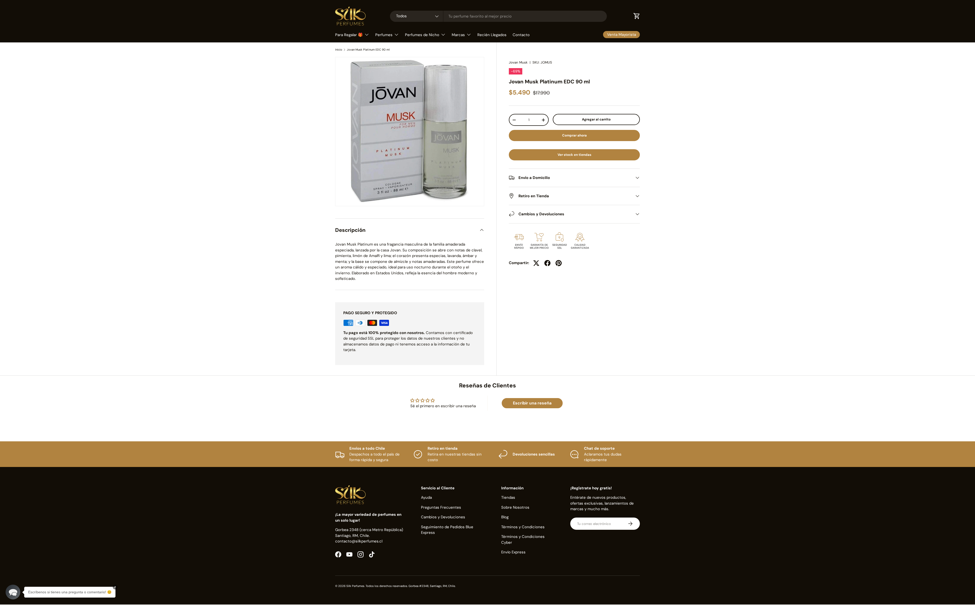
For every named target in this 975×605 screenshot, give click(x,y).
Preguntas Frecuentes (441, 507)
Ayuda (426, 497)
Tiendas (508, 497)
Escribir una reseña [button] (532, 403)
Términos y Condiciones (523, 527)
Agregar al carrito (596, 119)
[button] (13, 592)
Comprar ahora (574, 135)
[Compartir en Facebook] (547, 263)
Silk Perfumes (355, 586)
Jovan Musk (518, 62)
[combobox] (498, 16)
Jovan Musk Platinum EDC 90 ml (368, 49)
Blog (505, 517)
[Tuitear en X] (536, 263)
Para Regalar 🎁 (349, 34)
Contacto (521, 34)
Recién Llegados (492, 34)
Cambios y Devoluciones (443, 517)
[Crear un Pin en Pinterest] (558, 263)
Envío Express (513, 552)
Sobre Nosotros (515, 507)
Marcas (458, 34)
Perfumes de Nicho (422, 34)
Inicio (338, 49)
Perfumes (384, 34)
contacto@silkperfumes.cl (358, 541)
